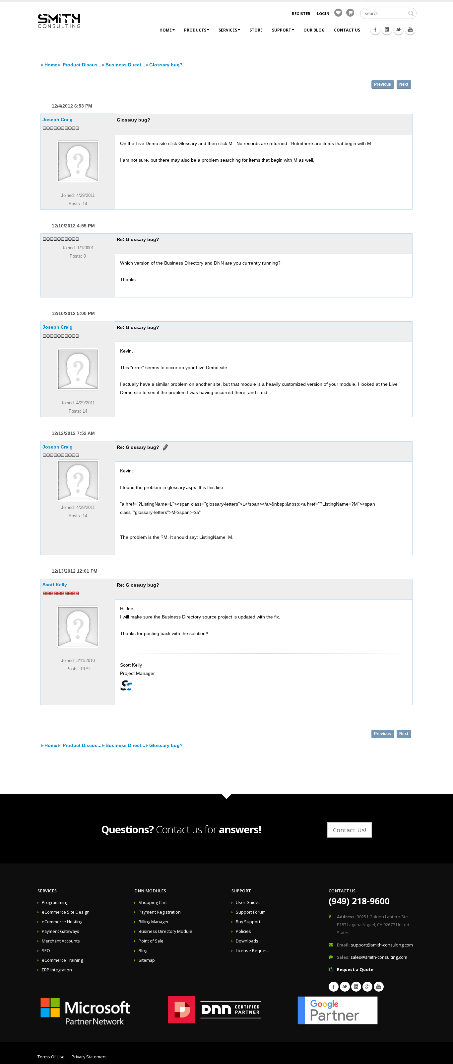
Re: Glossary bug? (138, 239)
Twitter (399, 30)
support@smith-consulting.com (382, 945)
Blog (143, 950)
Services (228, 30)
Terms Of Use (51, 1057)
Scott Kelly (54, 584)
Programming (55, 902)
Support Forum (251, 912)
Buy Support (248, 922)
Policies (243, 931)
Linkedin (387, 30)
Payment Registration (160, 912)
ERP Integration (57, 970)
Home (166, 30)
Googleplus (367, 987)
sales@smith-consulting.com (379, 957)
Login (323, 13)
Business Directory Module (165, 931)
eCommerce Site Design (66, 912)
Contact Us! (349, 830)
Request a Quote (355, 969)
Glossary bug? (166, 64)
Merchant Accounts (61, 941)
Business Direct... (125, 64)
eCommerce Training (62, 960)
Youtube (410, 30)
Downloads (247, 941)
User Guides (248, 902)
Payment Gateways (60, 931)
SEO (46, 950)
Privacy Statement (89, 1057)
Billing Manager (154, 922)
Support (281, 30)
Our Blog (314, 30)
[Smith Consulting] (59, 20)
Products (195, 30)
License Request (252, 950)
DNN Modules (150, 891)
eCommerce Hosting (62, 922)
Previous (382, 84)
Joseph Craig (57, 119)
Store (256, 30)
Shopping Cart (153, 902)
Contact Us (347, 30)
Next (403, 84)
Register (301, 13)
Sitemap (147, 960)
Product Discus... (81, 64)
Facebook (375, 30)
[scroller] (441, 1056)
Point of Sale (151, 941)
